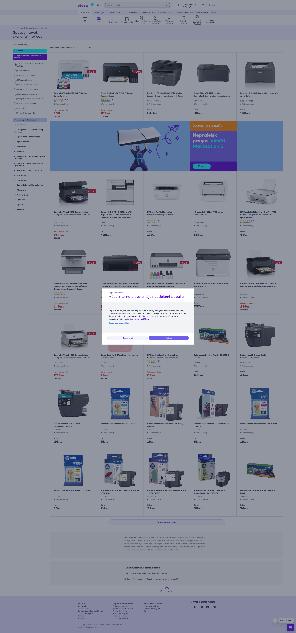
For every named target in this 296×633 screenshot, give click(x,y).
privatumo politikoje (140, 319)
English (111, 292)
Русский (119, 292)
